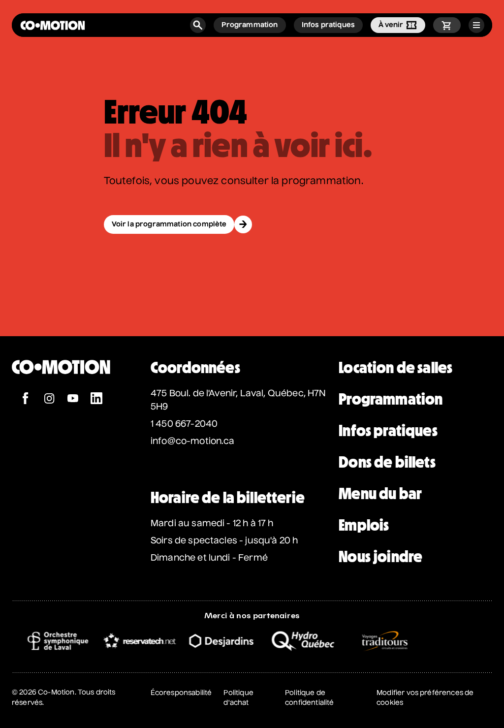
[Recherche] (198, 25)
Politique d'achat (238, 698)
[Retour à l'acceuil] (53, 25)
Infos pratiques (388, 431)
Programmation (390, 399)
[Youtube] (73, 399)
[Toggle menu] (476, 25)
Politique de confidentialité (309, 698)
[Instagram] (49, 399)
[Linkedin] (96, 399)
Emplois (364, 525)
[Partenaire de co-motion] (51, 640)
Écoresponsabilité (181, 693)
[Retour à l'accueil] (61, 387)
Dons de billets (387, 462)
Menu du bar (380, 494)
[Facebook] (26, 399)
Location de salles (395, 368)
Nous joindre (380, 557)
